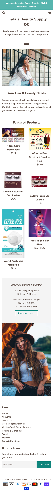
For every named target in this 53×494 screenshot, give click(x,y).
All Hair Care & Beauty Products (16, 427)
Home (5, 413)
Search (5, 434)
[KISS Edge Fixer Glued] (40, 223)
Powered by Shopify (43, 479)
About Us (6, 417)
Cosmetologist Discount (13, 423)
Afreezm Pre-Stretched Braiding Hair (39, 157)
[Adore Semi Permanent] (13, 135)
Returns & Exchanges (12, 430)
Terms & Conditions (11, 441)
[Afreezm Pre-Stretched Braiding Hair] (40, 139)
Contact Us (7, 420)
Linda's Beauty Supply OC (26, 22)
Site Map (6, 437)
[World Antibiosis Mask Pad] (13, 233)
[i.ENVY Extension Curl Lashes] (13, 179)
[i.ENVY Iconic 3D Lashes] (40, 181)
